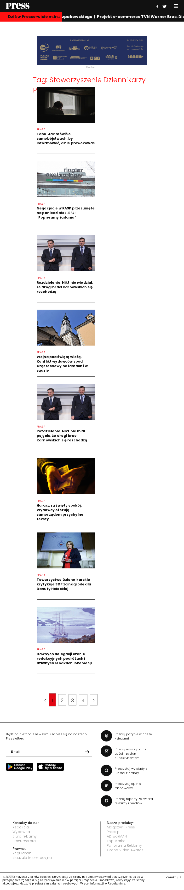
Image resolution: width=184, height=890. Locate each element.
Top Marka (116, 840)
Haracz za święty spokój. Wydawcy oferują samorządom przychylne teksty (60, 512)
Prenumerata (24, 840)
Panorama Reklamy (124, 845)
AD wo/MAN (117, 836)
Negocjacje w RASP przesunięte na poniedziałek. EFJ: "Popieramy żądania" (66, 213)
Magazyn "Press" (121, 827)
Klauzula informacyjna (32, 857)
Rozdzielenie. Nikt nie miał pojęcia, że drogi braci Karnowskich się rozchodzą (62, 436)
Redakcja (20, 827)
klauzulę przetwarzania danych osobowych (49, 883)
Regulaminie (116, 883)
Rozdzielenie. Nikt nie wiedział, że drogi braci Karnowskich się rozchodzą (65, 287)
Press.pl (114, 831)
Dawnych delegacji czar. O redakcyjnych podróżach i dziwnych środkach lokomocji (64, 658)
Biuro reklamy (24, 836)
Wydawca (21, 831)
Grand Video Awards (125, 850)
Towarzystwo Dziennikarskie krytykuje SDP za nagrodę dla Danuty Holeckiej (64, 584)
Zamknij (174, 877)
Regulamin (21, 853)
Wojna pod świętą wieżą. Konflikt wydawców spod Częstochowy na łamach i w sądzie (62, 363)
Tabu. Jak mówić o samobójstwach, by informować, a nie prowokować (66, 138)
